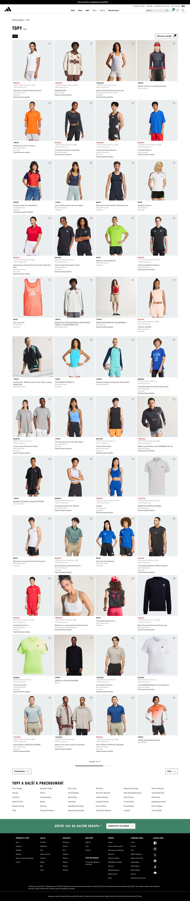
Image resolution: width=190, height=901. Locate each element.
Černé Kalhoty (73, 793)
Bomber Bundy (18, 806)
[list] (83, 36)
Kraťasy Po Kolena (47, 811)
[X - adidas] (163, 855)
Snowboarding (45, 797)
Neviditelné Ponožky (76, 806)
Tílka (14, 811)
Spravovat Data (72, 896)
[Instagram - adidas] (163, 849)
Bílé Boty (99, 788)
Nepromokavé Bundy (76, 811)
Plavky (42, 793)
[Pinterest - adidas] (163, 861)
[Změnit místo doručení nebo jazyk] (183, 6)
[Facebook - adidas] (163, 843)
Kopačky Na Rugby (131, 788)
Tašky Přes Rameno (103, 811)
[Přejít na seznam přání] (177, 10)
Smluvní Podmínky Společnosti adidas (123, 896)
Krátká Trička (17, 802)
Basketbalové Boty (159, 802)
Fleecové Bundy (158, 788)
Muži (73, 10)
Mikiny (42, 802)
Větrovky (43, 806)
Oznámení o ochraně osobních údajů (97, 896)
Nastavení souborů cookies (57, 896)
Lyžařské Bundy (102, 797)
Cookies (81, 896)
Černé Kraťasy (157, 806)
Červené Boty (101, 806)
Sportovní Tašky (46, 788)
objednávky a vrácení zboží (161, 6)
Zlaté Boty (72, 802)
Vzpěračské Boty (158, 793)
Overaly (15, 793)
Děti (87, 10)
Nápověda (149, 6)
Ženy (80, 10)
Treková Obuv (129, 802)
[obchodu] (7, 9)
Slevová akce (113, 10)
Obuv (94, 10)
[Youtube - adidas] (163, 873)
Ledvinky (15, 797)
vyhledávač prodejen (139, 6)
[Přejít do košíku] (183, 10)
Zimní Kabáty (17, 788)
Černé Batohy (129, 806)
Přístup (139, 896)
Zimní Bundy (128, 797)
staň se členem (175, 6)
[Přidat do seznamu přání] (49, 44)
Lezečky (127, 811)
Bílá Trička (72, 788)
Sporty (102, 10)
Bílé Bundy (156, 797)
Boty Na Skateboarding (132, 793)
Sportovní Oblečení (103, 793)
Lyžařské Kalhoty (102, 802)
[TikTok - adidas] (163, 867)
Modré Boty (72, 797)
